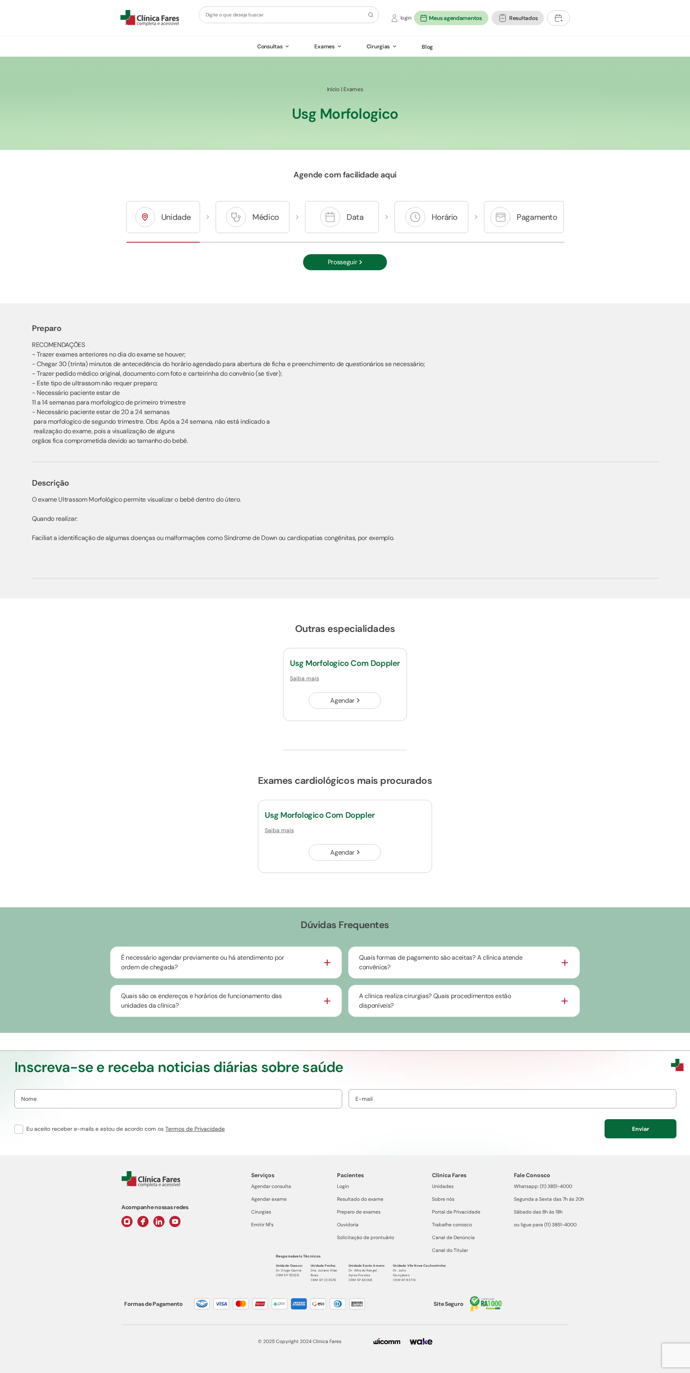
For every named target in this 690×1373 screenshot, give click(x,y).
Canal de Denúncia (453, 1237)
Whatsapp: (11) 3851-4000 (543, 1186)
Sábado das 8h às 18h (538, 1212)
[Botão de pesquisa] (370, 15)
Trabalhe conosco (452, 1225)
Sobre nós (443, 1199)
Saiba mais (304, 678)
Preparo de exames (359, 1212)
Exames (324, 46)
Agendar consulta (271, 1186)
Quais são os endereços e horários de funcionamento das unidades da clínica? (201, 1001)
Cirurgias (378, 46)
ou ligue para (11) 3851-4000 (545, 1225)
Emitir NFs (262, 1225)
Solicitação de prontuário (365, 1237)
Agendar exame (269, 1199)
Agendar (342, 700)
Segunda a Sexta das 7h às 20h (549, 1199)
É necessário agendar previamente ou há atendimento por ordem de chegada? (202, 962)
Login (343, 1186)
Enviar (640, 1128)
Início (333, 89)
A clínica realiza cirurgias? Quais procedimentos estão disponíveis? (435, 1001)
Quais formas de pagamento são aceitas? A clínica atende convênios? (440, 962)
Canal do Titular (450, 1250)
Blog (427, 46)
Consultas (269, 46)
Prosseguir (342, 262)
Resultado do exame (360, 1199)
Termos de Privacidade (195, 1128)
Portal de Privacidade (456, 1212)
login (406, 17)
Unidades (443, 1186)
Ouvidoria (348, 1225)
